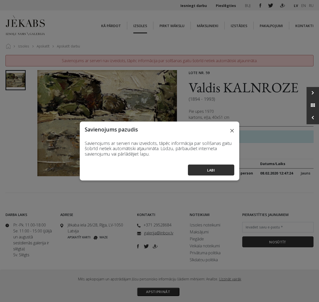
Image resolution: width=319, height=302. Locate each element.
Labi (211, 170)
